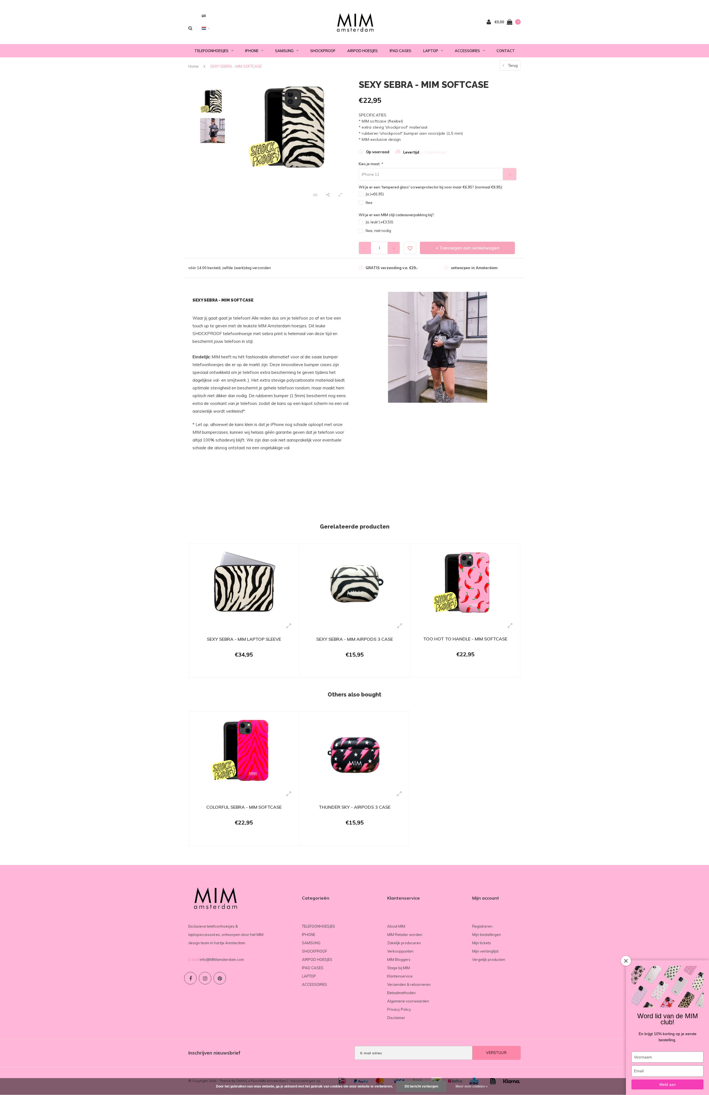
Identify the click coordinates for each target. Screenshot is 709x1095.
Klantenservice (400, 976)
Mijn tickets (481, 943)
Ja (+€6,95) (375, 194)
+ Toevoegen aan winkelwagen (467, 248)
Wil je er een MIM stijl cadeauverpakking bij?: (397, 215)
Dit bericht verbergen (421, 1086)
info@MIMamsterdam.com (222, 959)
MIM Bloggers (398, 959)
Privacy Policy (399, 1009)
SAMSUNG (284, 51)
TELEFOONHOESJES (211, 51)
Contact (506, 51)
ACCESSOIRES (467, 51)
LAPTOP (430, 51)
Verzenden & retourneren (409, 984)
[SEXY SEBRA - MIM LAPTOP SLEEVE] (244, 583)
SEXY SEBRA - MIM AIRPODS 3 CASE (354, 639)
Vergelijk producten (488, 959)
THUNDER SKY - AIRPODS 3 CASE (355, 807)
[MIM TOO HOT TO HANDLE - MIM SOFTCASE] (465, 583)
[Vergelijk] (204, 15)
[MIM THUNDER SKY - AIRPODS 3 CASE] (354, 751)
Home (193, 66)
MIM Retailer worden (404, 934)
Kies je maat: (371, 164)
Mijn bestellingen (486, 934)
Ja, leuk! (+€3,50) (379, 222)
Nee (369, 202)
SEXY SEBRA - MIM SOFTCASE (236, 66)
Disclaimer (396, 1017)
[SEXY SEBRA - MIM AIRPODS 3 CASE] (355, 583)
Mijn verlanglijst (485, 951)
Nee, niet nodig (378, 230)
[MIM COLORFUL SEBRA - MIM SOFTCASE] (244, 751)
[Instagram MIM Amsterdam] (205, 978)
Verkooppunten (400, 951)
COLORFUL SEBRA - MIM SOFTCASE (244, 807)
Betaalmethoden (401, 993)
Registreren (482, 926)
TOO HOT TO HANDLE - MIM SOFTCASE (465, 639)
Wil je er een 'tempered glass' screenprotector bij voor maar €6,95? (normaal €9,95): (431, 187)
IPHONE (251, 51)
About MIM (396, 926)
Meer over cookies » (472, 1086)
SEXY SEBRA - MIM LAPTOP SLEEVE (244, 639)
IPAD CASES (400, 51)
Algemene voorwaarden (408, 1001)
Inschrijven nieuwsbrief (214, 1053)
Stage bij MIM (398, 968)
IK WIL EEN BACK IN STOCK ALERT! (240, 670)
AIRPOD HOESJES (362, 51)
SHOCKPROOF (322, 51)
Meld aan (667, 1084)
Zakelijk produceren (404, 943)
